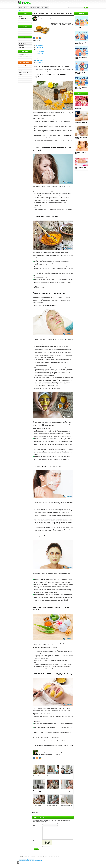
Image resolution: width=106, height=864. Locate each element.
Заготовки (21, 76)
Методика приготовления (40, 60)
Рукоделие (21, 41)
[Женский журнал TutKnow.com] (25, 3)
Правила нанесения (39, 62)
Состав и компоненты (39, 47)
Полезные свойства (39, 42)
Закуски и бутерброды (23, 72)
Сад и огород (21, 47)
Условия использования (38, 860)
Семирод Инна (43, 16)
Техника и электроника (23, 56)
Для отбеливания (40, 58)
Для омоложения (40, 55)
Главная (20, 7)
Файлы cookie (31, 860)
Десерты (20, 79)
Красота (23, 10)
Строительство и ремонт (23, 58)
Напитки (20, 81)
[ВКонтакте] (34, 38)
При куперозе (40, 53)
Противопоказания (39, 45)
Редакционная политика (22, 859)
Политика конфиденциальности (24, 860)
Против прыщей (40, 51)
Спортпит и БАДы (22, 30)
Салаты (20, 70)
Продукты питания (22, 29)
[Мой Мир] (40, 38)
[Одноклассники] (37, 38)
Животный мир (22, 45)
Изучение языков (22, 43)
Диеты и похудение (22, 18)
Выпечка (20, 74)
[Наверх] (18, 862)
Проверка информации (30, 859)
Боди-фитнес (21, 20)
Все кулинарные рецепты (35, 7)
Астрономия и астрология (24, 54)
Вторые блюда (21, 68)
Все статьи (26, 7)
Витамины (21, 32)
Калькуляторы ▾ (45, 7)
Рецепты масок (38, 49)
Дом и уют (21, 39)
